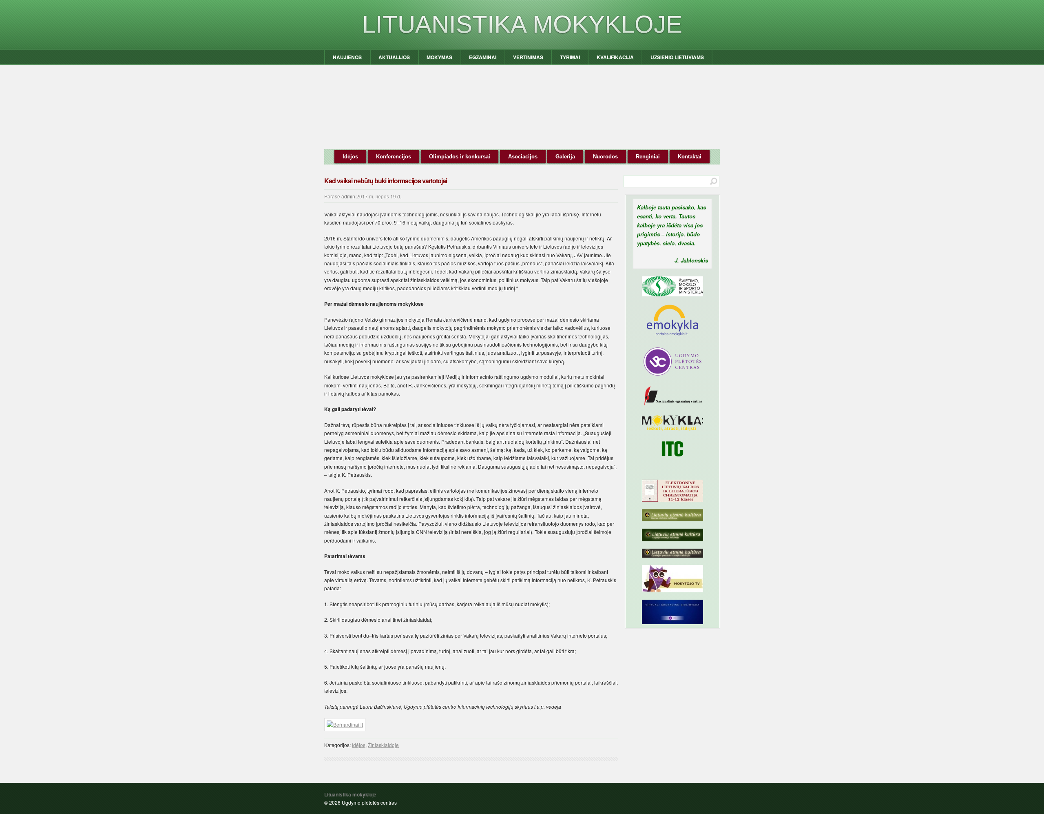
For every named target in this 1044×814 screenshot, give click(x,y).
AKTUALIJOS (394, 57)
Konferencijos (393, 156)
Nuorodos (605, 156)
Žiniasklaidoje (383, 744)
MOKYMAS (439, 57)
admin (348, 196)
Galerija (565, 156)
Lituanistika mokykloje (522, 24)
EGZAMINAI (482, 57)
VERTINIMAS (528, 57)
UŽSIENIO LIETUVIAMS (677, 57)
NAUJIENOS (347, 57)
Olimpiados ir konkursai (459, 156)
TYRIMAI (570, 57)
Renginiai (648, 156)
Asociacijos (522, 156)
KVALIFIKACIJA (615, 57)
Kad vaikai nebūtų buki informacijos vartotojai (385, 180)
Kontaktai (689, 156)
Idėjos (350, 156)
